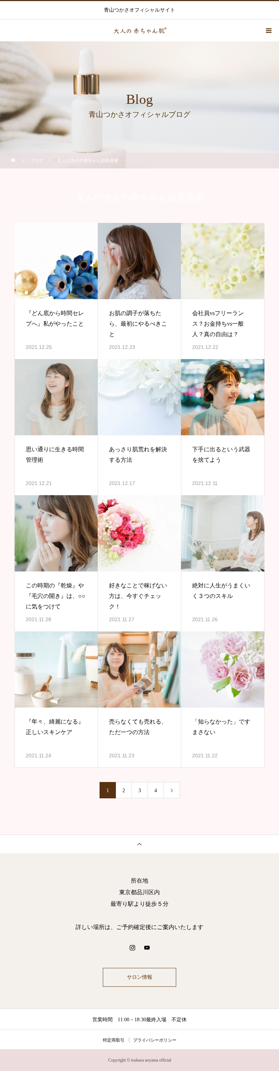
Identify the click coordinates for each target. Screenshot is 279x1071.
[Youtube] (146, 947)
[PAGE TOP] (139, 844)
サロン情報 (139, 977)
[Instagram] (132, 947)
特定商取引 (114, 1040)
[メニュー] (268, 30)
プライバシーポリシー (155, 1040)
